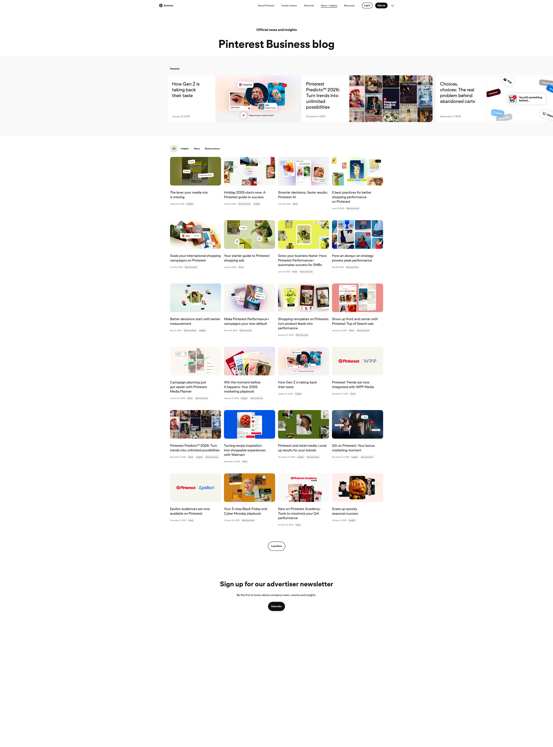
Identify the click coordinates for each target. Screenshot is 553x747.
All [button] (173, 148)
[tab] (234, 98)
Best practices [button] (212, 148)
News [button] (197, 148)
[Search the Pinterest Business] (392, 6)
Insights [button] (185, 148)
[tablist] (276, 98)
